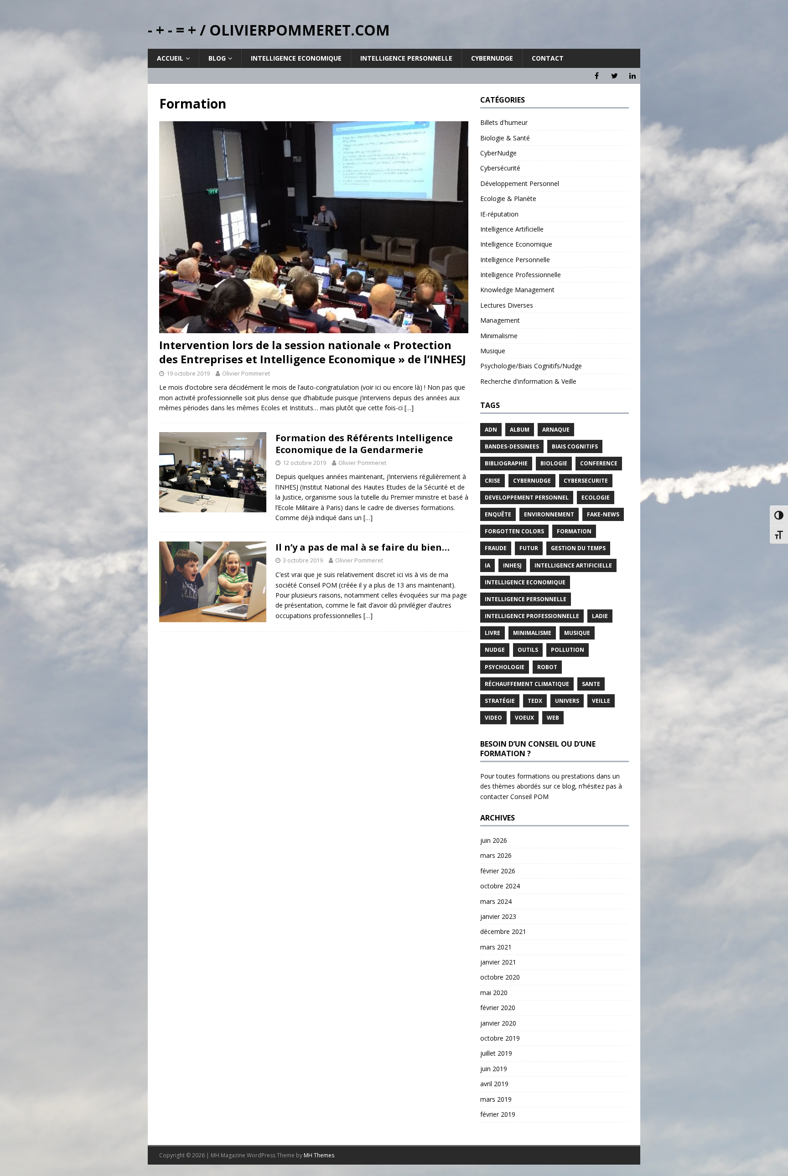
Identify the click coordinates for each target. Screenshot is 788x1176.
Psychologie (504, 667)
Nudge (495, 650)
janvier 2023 (498, 916)
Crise (492, 481)
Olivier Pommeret (246, 373)
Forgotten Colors (514, 531)
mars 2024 (496, 901)
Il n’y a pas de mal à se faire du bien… (362, 547)
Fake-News (603, 514)
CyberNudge (498, 153)
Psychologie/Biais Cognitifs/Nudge (531, 365)
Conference (598, 463)
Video (493, 718)
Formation (574, 531)
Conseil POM (529, 796)
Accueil (170, 58)
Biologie (553, 463)
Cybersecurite (586, 481)
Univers (567, 701)
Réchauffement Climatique (527, 684)
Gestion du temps (578, 548)
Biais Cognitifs (575, 446)
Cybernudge (492, 58)
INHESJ (512, 565)
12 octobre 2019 (304, 463)
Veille (601, 701)
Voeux (524, 718)
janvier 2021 (498, 962)
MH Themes (319, 1155)
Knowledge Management (517, 289)
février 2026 (497, 871)
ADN (491, 429)
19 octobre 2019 (188, 373)
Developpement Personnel (527, 497)
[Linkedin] (632, 76)
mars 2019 (496, 1099)
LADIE (600, 616)
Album (519, 429)
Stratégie (500, 701)
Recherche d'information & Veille (528, 381)
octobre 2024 (500, 886)
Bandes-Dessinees (512, 446)
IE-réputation (499, 214)
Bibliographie (506, 463)
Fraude (496, 548)
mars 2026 (496, 855)
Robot (547, 667)
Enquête (498, 514)
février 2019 (497, 1114)
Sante (591, 684)
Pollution (567, 650)
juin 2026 (493, 840)
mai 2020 (494, 992)
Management (500, 320)
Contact (548, 58)
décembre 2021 (503, 931)
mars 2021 (496, 947)
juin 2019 (493, 1068)
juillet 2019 (496, 1053)
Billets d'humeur (504, 122)
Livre (492, 633)
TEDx (535, 701)
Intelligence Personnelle (406, 58)
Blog (217, 58)
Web (553, 718)
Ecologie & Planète (508, 198)
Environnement (549, 514)
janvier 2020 (498, 1023)
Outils (528, 650)
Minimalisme (499, 335)
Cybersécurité (500, 168)
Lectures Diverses (506, 305)
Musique (492, 350)
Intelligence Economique (296, 58)
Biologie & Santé (505, 138)
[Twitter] (614, 76)
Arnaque (556, 429)
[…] (409, 407)
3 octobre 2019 (303, 560)
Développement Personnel (519, 183)
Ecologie (595, 497)
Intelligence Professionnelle (520, 274)
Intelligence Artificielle (512, 229)
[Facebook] (597, 76)
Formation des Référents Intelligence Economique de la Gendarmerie (364, 444)
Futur (528, 548)
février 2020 (497, 1007)
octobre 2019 (500, 1038)
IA (487, 565)
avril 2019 (494, 1083)
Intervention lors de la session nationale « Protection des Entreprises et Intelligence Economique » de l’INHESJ (312, 351)
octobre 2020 (500, 977)
